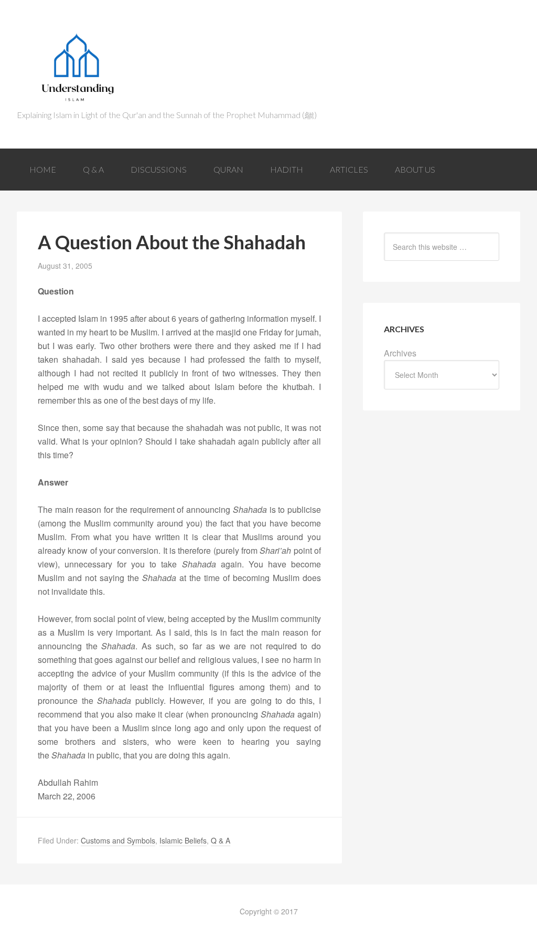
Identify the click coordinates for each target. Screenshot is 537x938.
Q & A (220, 840)
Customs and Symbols (118, 840)
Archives (400, 353)
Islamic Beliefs (183, 840)
